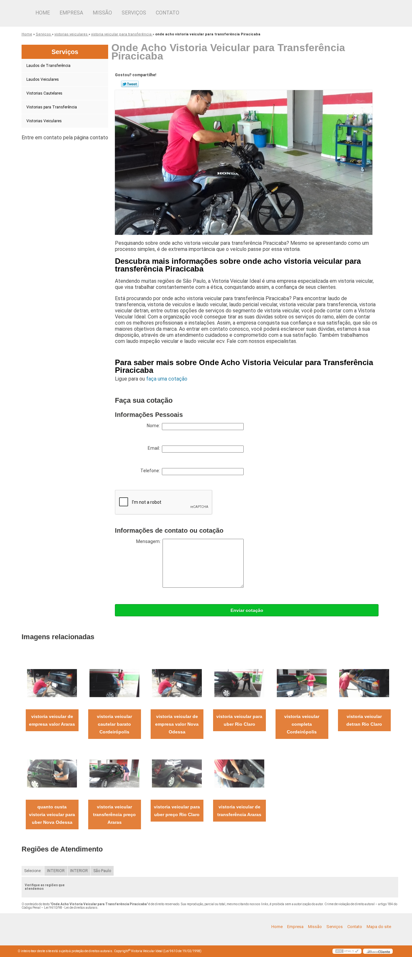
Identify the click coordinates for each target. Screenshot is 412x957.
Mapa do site (379, 926)
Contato (167, 13)
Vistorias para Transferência (51, 107)
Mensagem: (149, 541)
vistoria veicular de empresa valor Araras (52, 720)
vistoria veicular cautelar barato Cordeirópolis (114, 724)
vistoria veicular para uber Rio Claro (239, 720)
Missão (102, 13)
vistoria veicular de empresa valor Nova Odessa (177, 724)
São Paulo (102, 871)
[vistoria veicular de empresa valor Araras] (52, 683)
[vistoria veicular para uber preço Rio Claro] (177, 773)
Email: (155, 448)
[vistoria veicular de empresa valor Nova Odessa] (177, 683)
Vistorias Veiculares (44, 121)
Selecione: (33, 871)
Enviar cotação (246, 610)
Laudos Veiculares (42, 79)
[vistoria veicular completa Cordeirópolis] (302, 683)
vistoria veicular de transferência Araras (239, 810)
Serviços (134, 13)
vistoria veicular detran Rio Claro (364, 720)
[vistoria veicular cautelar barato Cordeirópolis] (114, 683)
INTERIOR (56, 871)
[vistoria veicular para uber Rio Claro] (239, 683)
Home (42, 13)
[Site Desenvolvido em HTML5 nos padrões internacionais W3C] (346, 951)
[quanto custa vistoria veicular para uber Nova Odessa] (52, 773)
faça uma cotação (166, 379)
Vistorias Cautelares (44, 93)
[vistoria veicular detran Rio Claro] (364, 683)
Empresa (71, 13)
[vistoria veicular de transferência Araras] (239, 773)
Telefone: (151, 470)
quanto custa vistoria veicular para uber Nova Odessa (52, 814)
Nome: (154, 425)
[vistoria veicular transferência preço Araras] (114, 773)
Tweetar (130, 84)
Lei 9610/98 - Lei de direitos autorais (71, 907)
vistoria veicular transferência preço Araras (114, 814)
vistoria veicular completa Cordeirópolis (301, 724)
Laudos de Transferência (48, 65)
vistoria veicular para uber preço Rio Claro (177, 810)
